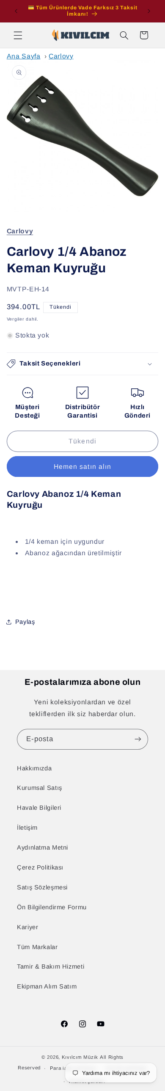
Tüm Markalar (37, 947)
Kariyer (27, 927)
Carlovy (61, 56)
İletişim (27, 827)
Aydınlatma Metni (42, 847)
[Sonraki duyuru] (149, 11)
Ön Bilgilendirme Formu (52, 907)
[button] (18, 35)
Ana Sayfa (24, 56)
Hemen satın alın (82, 466)
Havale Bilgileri (39, 807)
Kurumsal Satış (39, 787)
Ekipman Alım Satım (47, 986)
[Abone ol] (138, 739)
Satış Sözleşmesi (42, 887)
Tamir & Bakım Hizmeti (50, 966)
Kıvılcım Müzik (80, 1057)
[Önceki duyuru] (16, 11)
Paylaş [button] (25, 621)
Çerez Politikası (40, 867)
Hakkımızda (34, 768)
